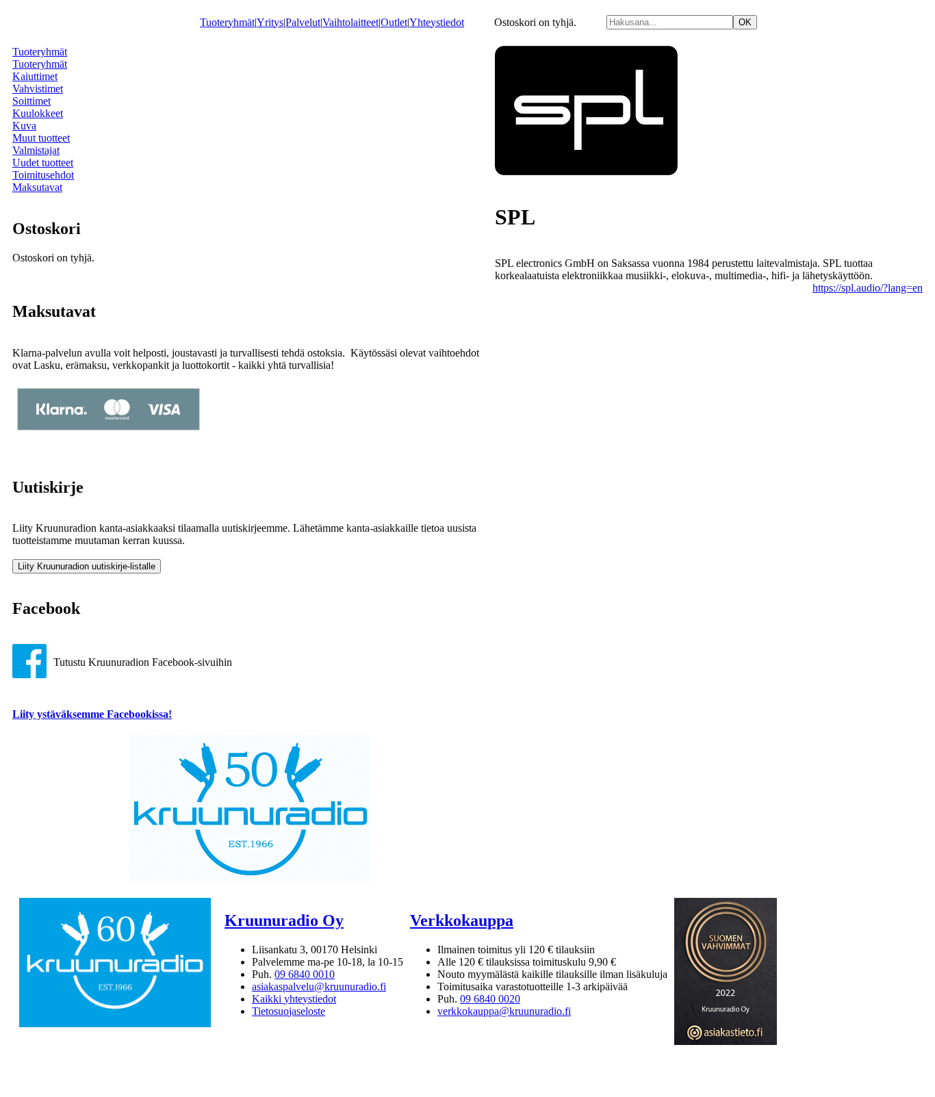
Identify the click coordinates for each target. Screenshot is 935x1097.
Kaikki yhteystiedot (294, 999)
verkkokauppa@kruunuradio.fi (504, 1011)
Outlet (394, 22)
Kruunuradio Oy (284, 920)
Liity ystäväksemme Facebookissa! (92, 714)
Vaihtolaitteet (350, 22)
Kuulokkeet (37, 113)
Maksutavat (37, 187)
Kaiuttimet (34, 76)
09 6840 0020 (490, 999)
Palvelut (302, 22)
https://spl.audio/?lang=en (867, 288)
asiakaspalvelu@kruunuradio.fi (319, 986)
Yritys (270, 22)
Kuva (24, 125)
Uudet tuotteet (42, 162)
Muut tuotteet (41, 138)
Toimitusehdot (43, 175)
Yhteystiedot (436, 22)
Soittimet (31, 101)
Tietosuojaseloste (288, 1011)
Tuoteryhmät (227, 22)
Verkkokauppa (461, 920)
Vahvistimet (37, 88)
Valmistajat (36, 150)
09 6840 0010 (304, 974)
